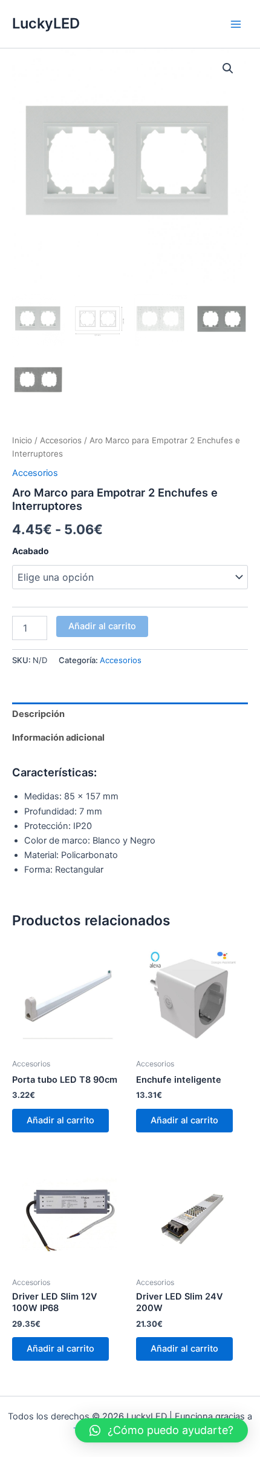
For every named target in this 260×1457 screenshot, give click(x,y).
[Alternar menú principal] (236, 24)
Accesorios (61, 440)
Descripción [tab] (38, 714)
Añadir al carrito (102, 626)
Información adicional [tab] (58, 737)
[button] (228, 68)
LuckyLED (46, 23)
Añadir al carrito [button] (60, 1120)
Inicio (22, 440)
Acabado (30, 551)
